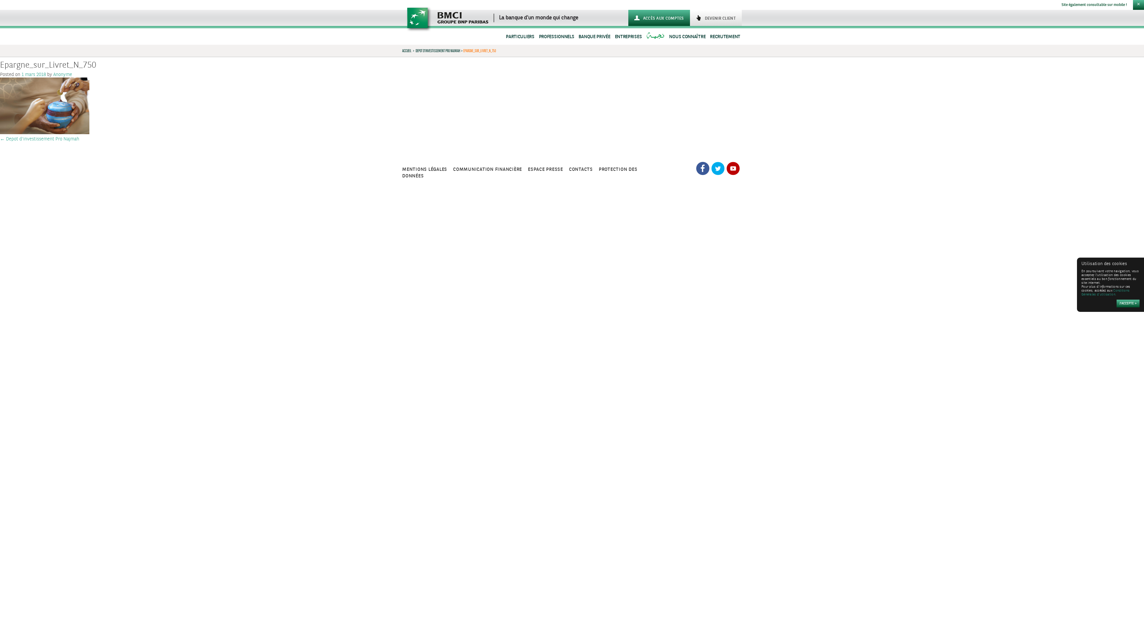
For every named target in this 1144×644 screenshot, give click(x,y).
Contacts (581, 169)
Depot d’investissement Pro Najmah (438, 50)
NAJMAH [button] (656, 37)
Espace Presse (545, 169)
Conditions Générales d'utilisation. (1105, 292)
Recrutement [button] (725, 37)
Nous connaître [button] (687, 37)
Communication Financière (487, 169)
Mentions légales (424, 169)
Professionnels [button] (556, 37)
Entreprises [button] (628, 37)
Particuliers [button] (520, 37)
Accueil (406, 50)
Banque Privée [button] (594, 37)
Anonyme (62, 74)
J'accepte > (1128, 303)
